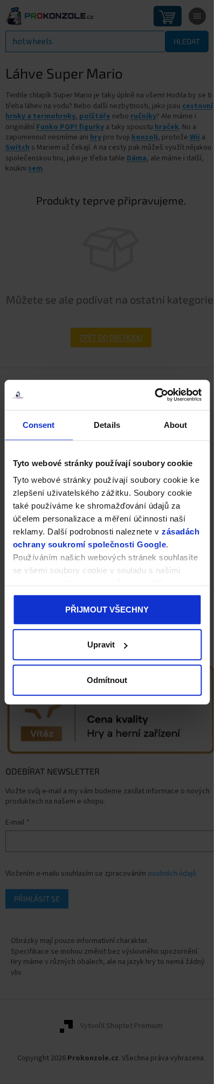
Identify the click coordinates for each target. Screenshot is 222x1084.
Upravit (101, 644)
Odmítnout (107, 679)
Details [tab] (107, 424)
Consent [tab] (39, 424)
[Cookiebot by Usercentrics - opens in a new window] (154, 395)
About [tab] (176, 424)
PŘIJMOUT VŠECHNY (107, 609)
